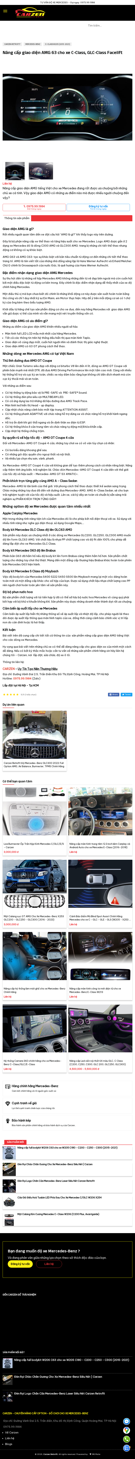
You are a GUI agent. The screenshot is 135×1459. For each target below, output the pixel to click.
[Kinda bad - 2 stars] (7, 694)
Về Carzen (11, 1432)
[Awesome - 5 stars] (17, 694)
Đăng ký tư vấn (98, 207)
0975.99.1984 (35, 207)
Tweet (128, 694)
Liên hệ (49, 1264)
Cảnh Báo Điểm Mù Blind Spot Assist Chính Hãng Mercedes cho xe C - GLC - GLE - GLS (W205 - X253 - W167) (99, 920)
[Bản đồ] (126, 1430)
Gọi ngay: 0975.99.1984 (82, 2)
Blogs (8, 1444)
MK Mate (96, 1454)
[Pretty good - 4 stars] (14, 694)
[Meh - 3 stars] (11, 694)
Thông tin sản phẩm (16, 218)
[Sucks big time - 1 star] (4, 694)
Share (115, 694)
